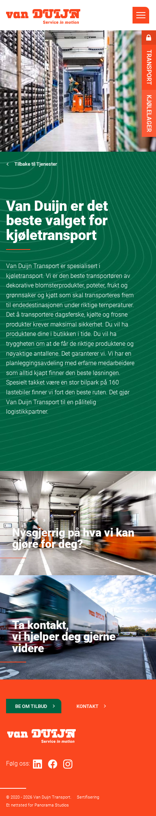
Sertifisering (88, 797)
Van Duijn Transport (43, 16)
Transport (149, 67)
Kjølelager (149, 113)
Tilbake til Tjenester (35, 164)
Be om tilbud (31, 706)
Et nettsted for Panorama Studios (37, 805)
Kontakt (87, 706)
